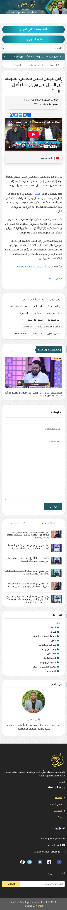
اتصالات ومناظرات (35, 65)
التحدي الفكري (53, 333)
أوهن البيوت (56, 804)
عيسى (37, 193)
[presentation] (12, 351)
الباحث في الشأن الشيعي (34, 299)
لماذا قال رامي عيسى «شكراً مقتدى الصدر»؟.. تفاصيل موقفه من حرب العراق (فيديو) (28, 546)
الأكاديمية (52, 671)
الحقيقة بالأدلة (20, 333)
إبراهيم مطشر (53, 306)
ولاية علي (37, 313)
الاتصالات (17, 65)
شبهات (53, 627)
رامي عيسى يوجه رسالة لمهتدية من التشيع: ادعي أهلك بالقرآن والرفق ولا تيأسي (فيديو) (28, 585)
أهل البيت (37, 306)
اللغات (53, 632)
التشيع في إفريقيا (48, 662)
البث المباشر (28, 326)
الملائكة (58, 797)
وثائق (54, 640)
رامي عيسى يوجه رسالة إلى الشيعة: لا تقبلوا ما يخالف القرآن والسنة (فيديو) (27, 572)
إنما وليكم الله (54, 320)
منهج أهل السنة (35, 320)
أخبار (58, 623)
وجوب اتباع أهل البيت (18, 306)
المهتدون (52, 653)
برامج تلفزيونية (49, 649)
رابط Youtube (48, 158)
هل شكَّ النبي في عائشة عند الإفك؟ (35, 266)
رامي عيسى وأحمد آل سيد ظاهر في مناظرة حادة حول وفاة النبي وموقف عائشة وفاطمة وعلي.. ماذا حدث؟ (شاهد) (28, 599)
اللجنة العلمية (50, 658)
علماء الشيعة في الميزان (45, 636)
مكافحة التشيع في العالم (45, 666)
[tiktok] (49, 862)
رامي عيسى (55, 299)
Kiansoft (39, 906)
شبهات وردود (33, 39)
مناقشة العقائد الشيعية (49, 326)
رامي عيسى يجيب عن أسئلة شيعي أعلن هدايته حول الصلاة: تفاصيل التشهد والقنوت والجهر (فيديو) (28, 535)
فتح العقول (37, 333)
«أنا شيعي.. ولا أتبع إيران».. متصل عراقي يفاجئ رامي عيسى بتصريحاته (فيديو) (27, 559)
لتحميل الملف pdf (54, 278)
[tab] (49, 523)
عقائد (59, 817)
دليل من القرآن (53, 313)
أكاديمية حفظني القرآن (33, 29)
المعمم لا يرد (22, 313)
